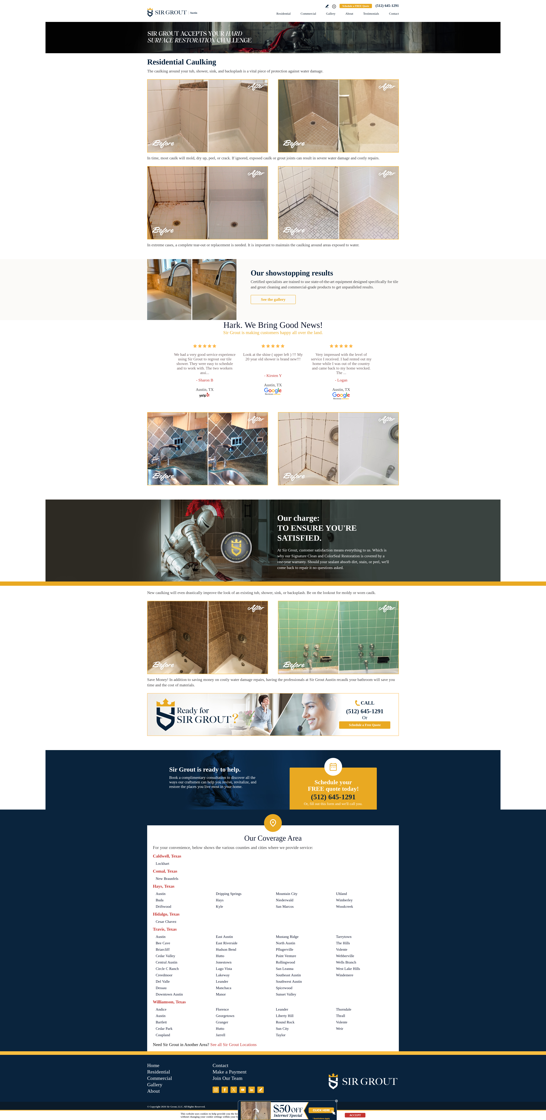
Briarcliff (163, 949)
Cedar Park (164, 1029)
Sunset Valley (286, 994)
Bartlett (161, 1022)
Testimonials (371, 13)
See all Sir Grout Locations (233, 1044)
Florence (222, 1009)
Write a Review (327, 6)
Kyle (219, 906)
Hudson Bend (226, 949)
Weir (339, 1029)
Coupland (163, 1035)
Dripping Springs (228, 894)
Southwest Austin (289, 981)
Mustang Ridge (287, 937)
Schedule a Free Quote (365, 725)
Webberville (345, 956)
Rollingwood (285, 962)
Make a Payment (230, 1072)
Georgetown (225, 1016)
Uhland (341, 894)
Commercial (308, 13)
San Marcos (285, 906)
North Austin (285, 943)
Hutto (220, 956)
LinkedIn (251, 1090)
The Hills (343, 943)
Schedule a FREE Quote (355, 6)
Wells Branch (346, 962)
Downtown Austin (169, 994)
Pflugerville (284, 949)
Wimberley (344, 900)
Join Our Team (227, 1078)
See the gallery (273, 299)
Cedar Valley (165, 956)
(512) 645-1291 (387, 6)
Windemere (344, 975)
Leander (222, 981)
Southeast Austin (288, 975)
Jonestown (223, 962)
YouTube (242, 1090)
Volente (341, 949)
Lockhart (162, 863)
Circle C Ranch (167, 969)
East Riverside (226, 943)
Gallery (330, 13)
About (349, 13)
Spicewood (284, 988)
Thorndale (343, 1009)
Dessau (161, 988)
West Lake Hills (348, 969)
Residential (283, 13)
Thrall (340, 1016)
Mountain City (286, 894)
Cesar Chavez (166, 922)
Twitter (233, 1090)
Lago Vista (224, 969)
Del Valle (163, 981)
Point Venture (286, 956)
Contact (394, 13)
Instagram (216, 1090)
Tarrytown (343, 937)
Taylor (281, 1035)
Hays (220, 900)
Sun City (282, 1029)
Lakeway (223, 975)
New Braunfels (167, 879)
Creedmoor (164, 975)
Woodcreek (344, 906)
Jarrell (220, 1035)
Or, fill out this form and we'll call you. (333, 804)
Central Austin (166, 962)
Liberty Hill (284, 1016)
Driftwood (163, 906)
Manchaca (223, 988)
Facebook (225, 1090)
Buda (160, 900)
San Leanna (284, 969)
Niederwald (284, 900)
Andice (161, 1009)
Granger (222, 1022)
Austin (161, 894)
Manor (221, 994)
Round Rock (285, 1022)
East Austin (224, 937)
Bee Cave (163, 943)
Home (153, 1065)
